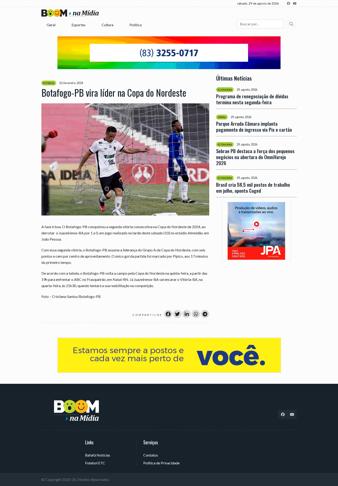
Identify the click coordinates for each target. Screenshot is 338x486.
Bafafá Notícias (97, 455)
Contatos (150, 455)
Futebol (48, 82)
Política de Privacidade (161, 463)
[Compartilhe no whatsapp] (196, 314)
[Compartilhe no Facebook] (168, 314)
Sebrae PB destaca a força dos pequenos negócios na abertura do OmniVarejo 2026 (255, 157)
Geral (51, 25)
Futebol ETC (95, 463)
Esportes (79, 25)
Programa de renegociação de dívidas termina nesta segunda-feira (252, 99)
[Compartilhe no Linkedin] (186, 314)
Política (135, 25)
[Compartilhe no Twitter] (177, 314)
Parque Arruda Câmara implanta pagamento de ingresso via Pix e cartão (254, 127)
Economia (225, 89)
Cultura (108, 25)
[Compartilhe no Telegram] (205, 314)
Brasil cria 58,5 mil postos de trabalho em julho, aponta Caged (253, 187)
